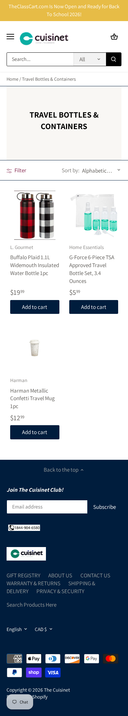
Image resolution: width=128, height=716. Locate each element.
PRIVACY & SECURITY (60, 591)
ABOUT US (60, 575)
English (14, 629)
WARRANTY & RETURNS (33, 583)
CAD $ (41, 629)
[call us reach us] (24, 528)
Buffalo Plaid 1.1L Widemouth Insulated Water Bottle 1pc (34, 260)
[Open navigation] (10, 36)
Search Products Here (31, 604)
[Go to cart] (114, 37)
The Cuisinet (57, 689)
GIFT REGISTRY (23, 575)
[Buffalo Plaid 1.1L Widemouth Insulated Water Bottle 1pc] (34, 215)
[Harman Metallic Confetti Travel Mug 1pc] (34, 348)
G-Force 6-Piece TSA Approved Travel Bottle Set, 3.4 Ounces (91, 264)
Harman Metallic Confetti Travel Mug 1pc (32, 393)
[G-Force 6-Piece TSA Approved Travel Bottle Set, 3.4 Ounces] (93, 215)
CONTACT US (95, 575)
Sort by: (70, 170)
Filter (19, 170)
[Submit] (113, 59)
